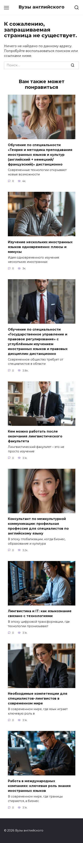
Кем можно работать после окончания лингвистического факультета (35, 436)
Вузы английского (41, 7)
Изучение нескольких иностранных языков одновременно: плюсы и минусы (40, 246)
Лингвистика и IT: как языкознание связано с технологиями (40, 613)
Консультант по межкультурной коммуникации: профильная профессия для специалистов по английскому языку (38, 526)
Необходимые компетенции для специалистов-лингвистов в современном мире (37, 698)
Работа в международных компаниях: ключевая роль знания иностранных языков (39, 786)
